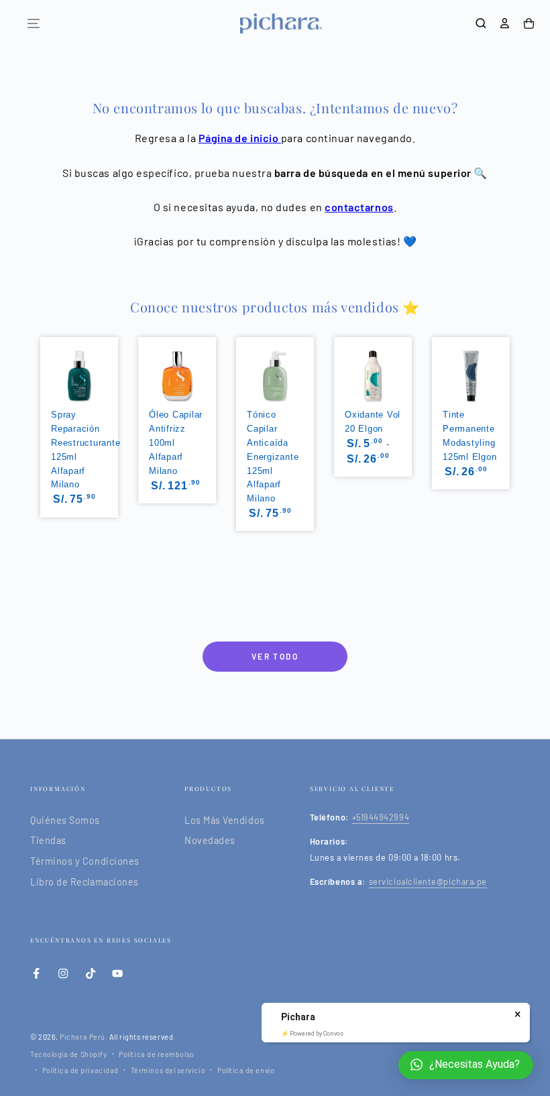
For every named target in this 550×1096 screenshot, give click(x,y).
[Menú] (33, 23)
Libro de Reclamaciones (84, 882)
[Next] (511, 422)
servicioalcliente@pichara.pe (428, 881)
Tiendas (48, 840)
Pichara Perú (82, 1036)
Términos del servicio (168, 1070)
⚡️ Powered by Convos (312, 1033)
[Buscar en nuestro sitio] (481, 23)
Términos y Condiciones (85, 861)
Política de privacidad (80, 1070)
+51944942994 (380, 817)
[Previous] (39, 422)
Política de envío (245, 1070)
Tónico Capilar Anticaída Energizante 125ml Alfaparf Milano (272, 456)
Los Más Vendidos (224, 820)
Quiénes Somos (65, 820)
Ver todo (275, 656)
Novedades (209, 840)
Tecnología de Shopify (68, 1054)
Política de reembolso (156, 1054)
